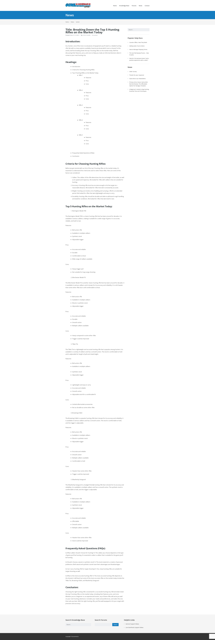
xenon (78, 22)
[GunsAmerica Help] (78, 5)
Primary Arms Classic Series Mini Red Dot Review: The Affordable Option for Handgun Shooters (138, 84)
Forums (134, 5)
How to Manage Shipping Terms (138, 49)
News (140, 5)
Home (115, 5)
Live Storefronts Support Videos (134, 627)
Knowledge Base (124, 5)
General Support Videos (132, 624)
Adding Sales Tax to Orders (137, 46)
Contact (147, 5)
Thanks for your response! (136, 75)
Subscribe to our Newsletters (137, 78)
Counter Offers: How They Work (138, 42)
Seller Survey (133, 71)
